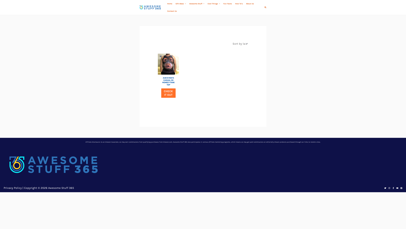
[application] (185, 3)
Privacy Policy (13, 188)
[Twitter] (385, 188)
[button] (265, 7)
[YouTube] (397, 188)
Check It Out (168, 93)
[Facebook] (393, 188)
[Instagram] (389, 188)
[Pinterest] (401, 188)
